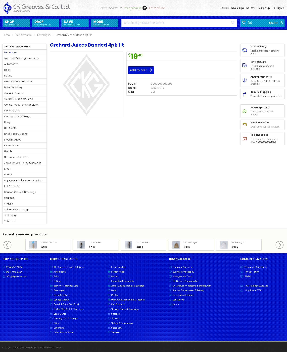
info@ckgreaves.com (16, 276)
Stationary (10, 215)
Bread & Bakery (13, 87)
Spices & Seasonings (16, 209)
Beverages (43, 35)
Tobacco (9, 221)
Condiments (11, 110)
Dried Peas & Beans (15, 134)
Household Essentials (16, 157)
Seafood (9, 198)
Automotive (11, 64)
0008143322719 (49, 242)
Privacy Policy (251, 271)
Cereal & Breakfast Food (18, 99)
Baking (8, 75)
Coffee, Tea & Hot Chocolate (21, 104)
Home (6, 35)
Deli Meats (10, 128)
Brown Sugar (191, 242)
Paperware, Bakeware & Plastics (23, 180)
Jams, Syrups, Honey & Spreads (22, 163)
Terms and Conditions (255, 267)
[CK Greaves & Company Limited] (36, 8)
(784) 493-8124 (14, 271)
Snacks (8, 203)
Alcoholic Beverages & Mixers (21, 58)
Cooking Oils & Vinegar (17, 116)
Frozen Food (11, 145)
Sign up (265, 8)
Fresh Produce (12, 139)
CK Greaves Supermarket (238, 8)
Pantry (8, 174)
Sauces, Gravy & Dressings (20, 192)
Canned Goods (13, 93)
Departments (23, 35)
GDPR (247, 276)
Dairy (7, 122)
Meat (7, 168)
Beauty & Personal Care (18, 81)
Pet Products (11, 186)
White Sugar (238, 242)
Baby (7, 69)
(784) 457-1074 (14, 267)
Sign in (280, 8)
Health (8, 151)
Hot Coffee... (95, 242)
